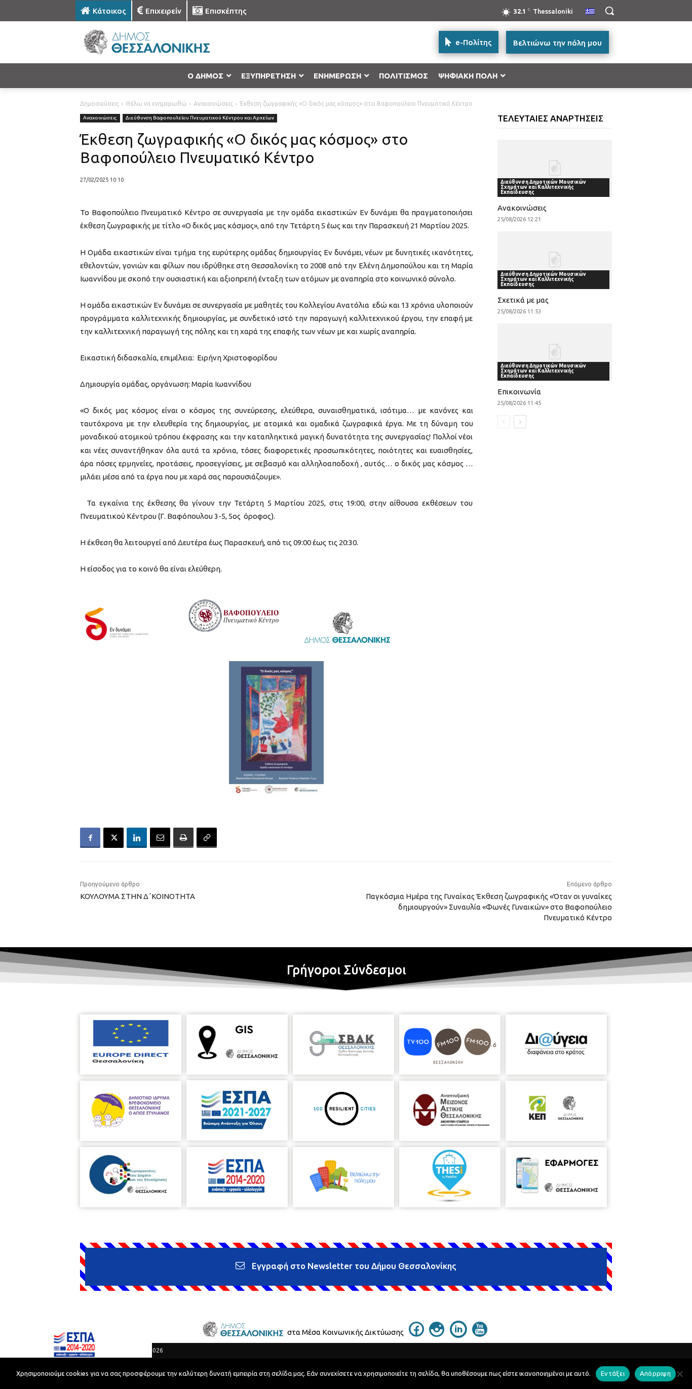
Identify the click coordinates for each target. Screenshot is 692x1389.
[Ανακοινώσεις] (554, 168)
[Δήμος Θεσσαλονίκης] (156, 42)
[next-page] (520, 421)
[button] (609, 11)
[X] (113, 838)
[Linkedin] (137, 838)
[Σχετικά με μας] (554, 260)
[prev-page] (503, 421)
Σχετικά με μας (523, 300)
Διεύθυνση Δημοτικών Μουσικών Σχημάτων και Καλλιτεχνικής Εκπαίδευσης (543, 187)
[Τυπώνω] (183, 838)
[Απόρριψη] (679, 1374)
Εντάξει (613, 1373)
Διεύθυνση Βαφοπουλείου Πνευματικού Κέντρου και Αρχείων (200, 117)
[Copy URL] (207, 838)
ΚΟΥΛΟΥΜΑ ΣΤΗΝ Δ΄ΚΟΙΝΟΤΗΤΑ (137, 896)
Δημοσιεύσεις (99, 103)
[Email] (160, 838)
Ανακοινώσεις (213, 103)
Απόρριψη (655, 1373)
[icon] (416, 1334)
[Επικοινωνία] (554, 352)
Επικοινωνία (519, 391)
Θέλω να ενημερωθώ (156, 103)
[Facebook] (90, 838)
